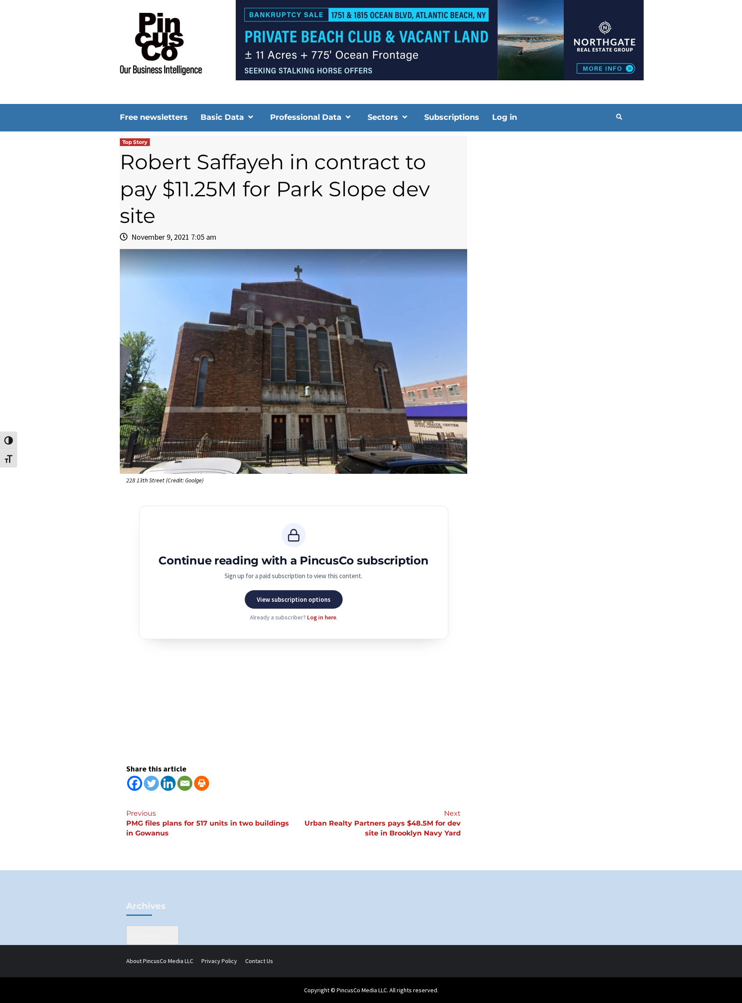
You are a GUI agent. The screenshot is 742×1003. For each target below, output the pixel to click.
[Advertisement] (549, 209)
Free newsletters (154, 117)
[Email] (184, 783)
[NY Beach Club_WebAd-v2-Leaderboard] (371, 39)
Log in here (321, 617)
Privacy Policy (219, 961)
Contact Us (259, 961)
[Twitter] (151, 783)
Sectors (383, 117)
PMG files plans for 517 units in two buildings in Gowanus (207, 823)
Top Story (134, 142)
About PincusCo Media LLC (159, 961)
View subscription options (294, 599)
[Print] (201, 783)
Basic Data (222, 117)
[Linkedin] (168, 783)
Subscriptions (451, 117)
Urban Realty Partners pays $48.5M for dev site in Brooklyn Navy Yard (382, 823)
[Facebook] (134, 783)
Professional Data (305, 117)
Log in (504, 117)
